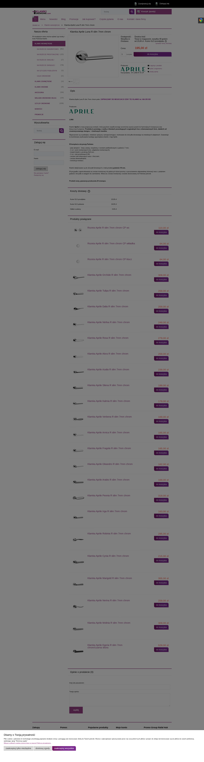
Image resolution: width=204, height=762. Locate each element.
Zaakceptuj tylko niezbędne (18, 748)
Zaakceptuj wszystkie (64, 748)
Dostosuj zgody (43, 748)
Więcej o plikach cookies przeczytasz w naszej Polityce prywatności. (27, 743)
